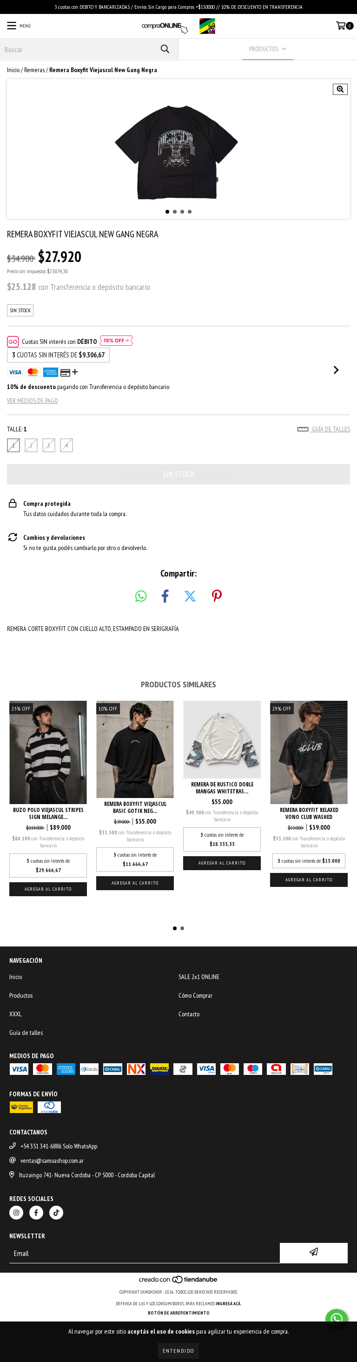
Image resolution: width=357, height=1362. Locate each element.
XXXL (15, 1014)
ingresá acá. (229, 1304)
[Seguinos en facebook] (36, 1213)
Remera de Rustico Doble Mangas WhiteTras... (222, 788)
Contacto (188, 1014)
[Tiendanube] (178, 1283)
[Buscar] (164, 49)
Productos (21, 995)
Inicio (13, 70)
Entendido (178, 1350)
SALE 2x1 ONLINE (198, 977)
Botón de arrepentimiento (179, 1313)
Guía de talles (330, 429)
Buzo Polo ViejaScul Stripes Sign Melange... (48, 813)
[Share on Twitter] (190, 596)
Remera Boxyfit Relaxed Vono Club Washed (309, 813)
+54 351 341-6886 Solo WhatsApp (58, 1146)
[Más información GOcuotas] (116, 341)
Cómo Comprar (195, 995)
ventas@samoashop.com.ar (52, 1160)
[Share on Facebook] (165, 596)
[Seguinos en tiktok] (56, 1213)
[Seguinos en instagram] (16, 1213)
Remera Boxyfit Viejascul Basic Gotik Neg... (135, 807)
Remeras (34, 70)
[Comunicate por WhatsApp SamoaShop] (336, 1319)
